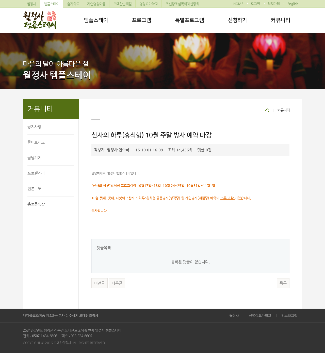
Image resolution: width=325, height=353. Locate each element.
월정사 (31, 4)
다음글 (117, 283)
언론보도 (34, 188)
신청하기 (237, 20)
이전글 (99, 283)
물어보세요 (36, 142)
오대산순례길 (122, 4)
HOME (238, 4)
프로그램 (141, 20)
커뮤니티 (280, 20)
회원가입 (274, 4)
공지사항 (34, 127)
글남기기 (34, 157)
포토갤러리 (36, 173)
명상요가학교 (148, 4)
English (292, 4)
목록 (283, 283)
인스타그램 (289, 315)
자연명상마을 (96, 4)
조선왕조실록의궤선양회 (182, 4)
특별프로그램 (189, 20)
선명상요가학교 (260, 315)
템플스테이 (51, 4)
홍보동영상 (36, 204)
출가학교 (73, 4)
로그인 (255, 4)
